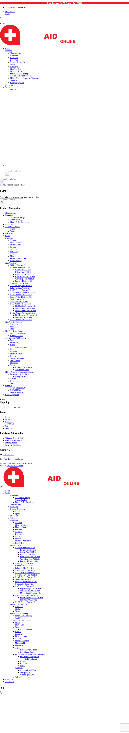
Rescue (13, 349)
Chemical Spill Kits (18, 388)
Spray (12, 231)
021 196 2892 (8, 455)
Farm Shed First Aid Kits (25, 276)
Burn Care (14, 58)
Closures (13, 240)
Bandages (14, 55)
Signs (12, 329)
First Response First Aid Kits (26, 315)
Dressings (14, 67)
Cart (6, 426)
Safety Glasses (21, 376)
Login (7, 14)
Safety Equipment (17, 83)
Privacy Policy (11, 443)
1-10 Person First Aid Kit (20, 267)
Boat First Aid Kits (22, 274)
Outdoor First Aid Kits (19, 301)
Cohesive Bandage (17, 217)
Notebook (14, 324)
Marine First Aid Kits (23, 317)
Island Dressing (16, 261)
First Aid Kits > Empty (19, 73)
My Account (10, 12)
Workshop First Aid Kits (25, 279)
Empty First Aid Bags (18, 333)
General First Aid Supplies (20, 76)
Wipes (12, 345)
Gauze (12, 254)
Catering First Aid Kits (19, 283)
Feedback (14, 89)
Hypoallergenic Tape (23, 367)
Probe (12, 340)
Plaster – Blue (15, 245)
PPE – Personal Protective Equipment (25, 78)
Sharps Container (17, 358)
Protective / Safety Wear (19, 374)
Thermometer (15, 53)
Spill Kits (14, 80)
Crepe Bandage (16, 220)
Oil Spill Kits (15, 390)
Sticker (13, 326)
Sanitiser (13, 351)
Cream (12, 229)
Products (8, 51)
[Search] (7, 174)
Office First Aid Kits (23, 272)
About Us (9, 85)
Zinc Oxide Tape (22, 370)
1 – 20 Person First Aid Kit (20, 290)
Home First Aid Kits (23, 270)
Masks (12, 383)
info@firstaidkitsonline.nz (15, 7)
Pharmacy (14, 363)
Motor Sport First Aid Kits (25, 311)
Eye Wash (14, 60)
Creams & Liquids (17, 62)
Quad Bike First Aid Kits (25, 308)
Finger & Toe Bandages (19, 222)
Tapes (12, 365)
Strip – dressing (16, 242)
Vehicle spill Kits (17, 392)
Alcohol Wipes (21, 347)
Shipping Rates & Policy (15, 438)
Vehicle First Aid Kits (18, 265)
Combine (13, 249)
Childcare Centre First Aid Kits (22, 292)
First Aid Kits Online (15, 465)
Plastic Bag (14, 342)
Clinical (13, 356)
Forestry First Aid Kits (24, 281)
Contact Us (9, 87)
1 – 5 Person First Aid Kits (20, 304)
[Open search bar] (6, 168)
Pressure (13, 247)
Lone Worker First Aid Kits (21, 297)
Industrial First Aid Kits (19, 288)
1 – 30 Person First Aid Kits (21, 320)
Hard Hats (14, 381)
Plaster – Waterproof (18, 258)
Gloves (13, 379)
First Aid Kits (15, 69)
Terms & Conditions (13, 445)
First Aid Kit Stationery (19, 71)
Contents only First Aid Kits (21, 286)
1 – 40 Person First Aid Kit (20, 295)
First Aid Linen (16, 354)
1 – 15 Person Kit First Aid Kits (22, 313)
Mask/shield (15, 360)
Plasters (13, 256)
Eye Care (14, 251)
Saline (12, 64)
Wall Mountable (16, 336)
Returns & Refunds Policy (15, 440)
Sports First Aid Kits (18, 299)
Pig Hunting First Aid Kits (25, 306)
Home (7, 48)
